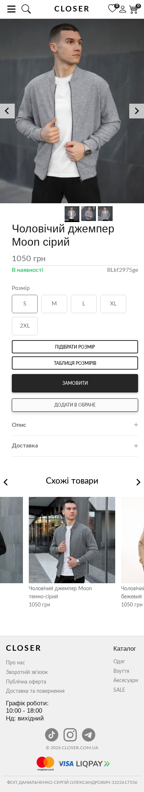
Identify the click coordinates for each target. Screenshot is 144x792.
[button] (72, 111)
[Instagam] (71, 731)
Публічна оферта (26, 682)
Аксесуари (125, 680)
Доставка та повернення (35, 691)
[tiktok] (52, 731)
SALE (119, 690)
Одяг (119, 661)
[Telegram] (88, 731)
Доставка (25, 446)
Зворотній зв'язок (27, 672)
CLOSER (72, 9)
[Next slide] (136, 111)
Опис (19, 425)
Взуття (121, 671)
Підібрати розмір (75, 347)
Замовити (75, 383)
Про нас (15, 662)
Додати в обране (75, 405)
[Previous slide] (7, 111)
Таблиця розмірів (75, 363)
